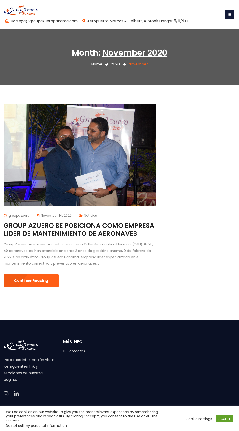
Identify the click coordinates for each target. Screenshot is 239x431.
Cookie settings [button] (199, 419)
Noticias (90, 215)
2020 (115, 64)
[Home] (21, 10)
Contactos (76, 351)
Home (96, 64)
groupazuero (19, 215)
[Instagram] (6, 394)
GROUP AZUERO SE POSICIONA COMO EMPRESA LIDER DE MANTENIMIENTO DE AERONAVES (79, 229)
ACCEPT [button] (224, 419)
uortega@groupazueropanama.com (44, 21)
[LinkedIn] (16, 394)
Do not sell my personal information (36, 425)
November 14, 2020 (56, 215)
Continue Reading (31, 280)
